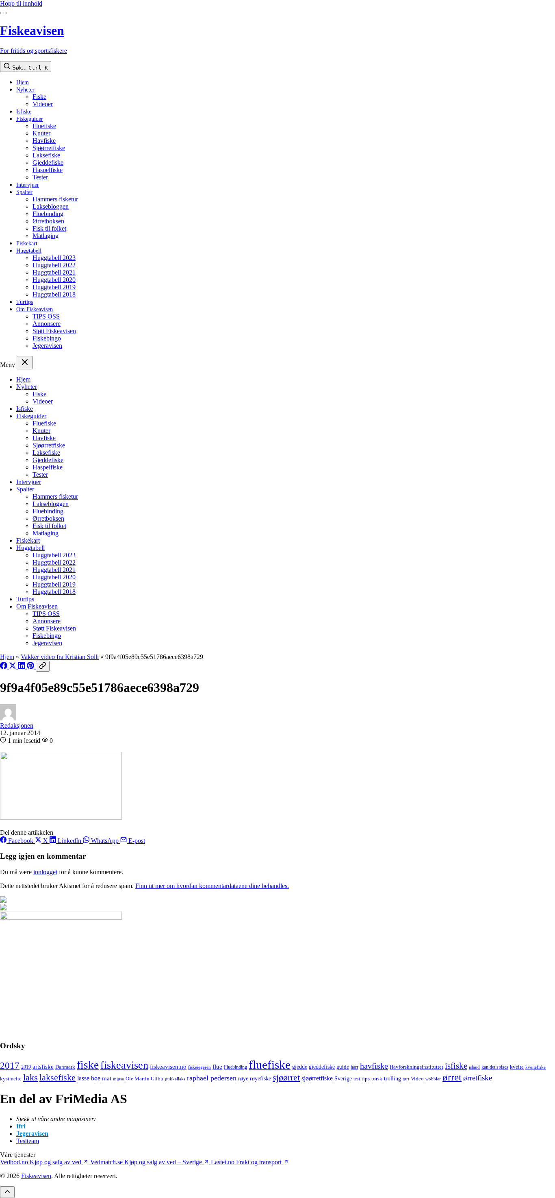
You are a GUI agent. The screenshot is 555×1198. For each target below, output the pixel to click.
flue (217, 1066)
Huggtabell (28, 251)
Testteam (27, 1140)
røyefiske (260, 1078)
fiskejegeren (199, 1067)
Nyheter (25, 90)
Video (417, 1079)
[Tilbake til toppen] (7, 1192)
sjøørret (286, 1077)
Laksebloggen (51, 206)
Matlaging (46, 235)
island (474, 1067)
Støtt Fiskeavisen (54, 330)
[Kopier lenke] (43, 666)
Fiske (39, 96)
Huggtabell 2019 (54, 287)
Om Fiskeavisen (34, 309)
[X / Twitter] (13, 666)
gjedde (299, 1066)
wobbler (433, 1078)
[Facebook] (4, 666)
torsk (376, 1079)
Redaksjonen (16, 725)
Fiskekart (26, 243)
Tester (40, 177)
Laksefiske (46, 155)
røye (243, 1078)
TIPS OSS (46, 316)
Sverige (343, 1079)
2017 (10, 1066)
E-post (136, 840)
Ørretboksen (48, 221)
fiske (88, 1065)
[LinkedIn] (22, 666)
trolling (392, 1078)
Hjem (22, 82)
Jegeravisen (47, 345)
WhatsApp (104, 840)
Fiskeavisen (36, 1175)
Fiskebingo (47, 338)
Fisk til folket (49, 228)
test (356, 1079)
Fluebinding (48, 213)
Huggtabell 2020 (54, 279)
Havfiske (44, 140)
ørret (452, 1076)
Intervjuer (27, 185)
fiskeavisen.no (168, 1066)
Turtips (24, 302)
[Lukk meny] (25, 362)
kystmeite (11, 1079)
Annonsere (47, 323)
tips (366, 1079)
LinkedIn (69, 840)
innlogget (45, 871)
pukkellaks (175, 1078)
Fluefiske (44, 125)
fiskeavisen (124, 1065)
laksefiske (57, 1077)
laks (30, 1077)
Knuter (41, 133)
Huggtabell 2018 (54, 294)
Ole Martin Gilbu (144, 1079)
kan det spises (494, 1067)
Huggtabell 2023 (54, 257)
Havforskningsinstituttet (416, 1067)
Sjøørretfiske (49, 147)
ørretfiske (477, 1078)
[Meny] (3, 13)
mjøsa (118, 1078)
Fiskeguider (29, 119)
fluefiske (270, 1064)
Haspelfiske (48, 169)
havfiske (374, 1065)
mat (106, 1078)
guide (342, 1067)
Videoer (43, 103)
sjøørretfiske (317, 1078)
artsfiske (43, 1066)
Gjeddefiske (48, 162)
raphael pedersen (211, 1078)
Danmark (65, 1067)
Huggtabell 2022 (54, 265)
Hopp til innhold (21, 3)
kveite (517, 1067)
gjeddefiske (322, 1066)
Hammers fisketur (55, 199)
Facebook (21, 840)
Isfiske (23, 112)
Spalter (24, 192)
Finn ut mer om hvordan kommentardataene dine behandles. (212, 885)
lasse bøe (88, 1078)
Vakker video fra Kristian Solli (60, 656)
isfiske (456, 1065)
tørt (406, 1079)
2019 (26, 1067)
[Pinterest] (31, 666)
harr (354, 1067)
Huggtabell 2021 (54, 272)
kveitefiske (535, 1067)
